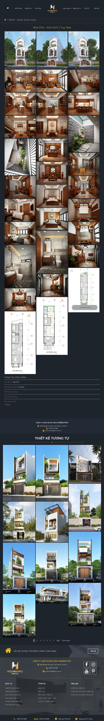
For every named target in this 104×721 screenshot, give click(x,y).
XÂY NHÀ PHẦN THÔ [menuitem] (12, 698)
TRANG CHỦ (6, 8)
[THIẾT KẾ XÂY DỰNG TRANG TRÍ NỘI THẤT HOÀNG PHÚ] (5, 20)
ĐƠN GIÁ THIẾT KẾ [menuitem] (78, 688)
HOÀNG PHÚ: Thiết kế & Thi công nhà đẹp (52, 8)
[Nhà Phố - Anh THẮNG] (52, 593)
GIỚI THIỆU (18, 8)
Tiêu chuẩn (66, 8)
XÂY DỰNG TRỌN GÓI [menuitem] (13, 695)
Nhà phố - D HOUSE (77, 580)
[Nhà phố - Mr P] (52, 563)
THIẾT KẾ (28, 8)
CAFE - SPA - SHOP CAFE (47, 698)
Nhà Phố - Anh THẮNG (45, 601)
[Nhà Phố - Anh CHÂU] (85, 604)
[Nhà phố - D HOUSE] (85, 557)
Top (99, 700)
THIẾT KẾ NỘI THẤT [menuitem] (12, 692)
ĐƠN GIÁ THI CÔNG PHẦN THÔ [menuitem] (82, 692)
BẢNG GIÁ (76, 8)
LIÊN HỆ (96, 8)
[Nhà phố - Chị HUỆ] (19, 616)
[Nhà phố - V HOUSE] (19, 568)
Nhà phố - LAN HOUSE (78, 481)
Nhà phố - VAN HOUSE (78, 529)
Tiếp (57, 640)
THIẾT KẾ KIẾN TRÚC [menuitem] (12, 688)
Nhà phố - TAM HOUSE (45, 540)
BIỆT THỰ (41, 692)
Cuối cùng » (66, 640)
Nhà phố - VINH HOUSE (12, 540)
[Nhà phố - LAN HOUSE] (85, 464)
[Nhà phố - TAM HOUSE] (52, 522)
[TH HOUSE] (19, 473)
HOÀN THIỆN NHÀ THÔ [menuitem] (13, 701)
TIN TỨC (86, 8)
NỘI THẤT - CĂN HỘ (45, 695)
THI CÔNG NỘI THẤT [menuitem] (12, 705)
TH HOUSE (8, 499)
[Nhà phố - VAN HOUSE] (85, 507)
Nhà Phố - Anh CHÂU (77, 624)
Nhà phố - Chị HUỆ (10, 635)
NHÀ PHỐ (41, 688)
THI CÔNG (38, 8)
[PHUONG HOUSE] (52, 473)
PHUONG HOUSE (43, 499)
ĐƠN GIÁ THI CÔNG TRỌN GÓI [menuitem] (82, 695)
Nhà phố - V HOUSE (11, 591)
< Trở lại (7, 405)
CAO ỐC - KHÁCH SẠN (46, 701)
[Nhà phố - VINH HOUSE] (19, 522)
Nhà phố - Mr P (42, 581)
